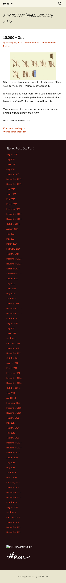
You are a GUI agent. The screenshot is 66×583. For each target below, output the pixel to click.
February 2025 (13, 209)
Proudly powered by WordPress (33, 576)
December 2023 (13, 258)
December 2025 (13, 179)
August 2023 (12, 278)
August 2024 (12, 228)
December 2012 (13, 527)
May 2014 (10, 467)
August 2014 (12, 457)
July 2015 (10, 432)
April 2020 (11, 397)
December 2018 (13, 407)
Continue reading (14, 128)
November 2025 (13, 184)
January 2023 (12, 303)
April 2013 (11, 512)
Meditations (33, 42)
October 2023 (13, 268)
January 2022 (12, 348)
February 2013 (13, 517)
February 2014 (13, 482)
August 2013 (12, 507)
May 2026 (10, 169)
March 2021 (11, 368)
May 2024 (10, 238)
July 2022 (10, 328)
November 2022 (13, 313)
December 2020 (13, 378)
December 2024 (13, 214)
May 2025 (10, 199)
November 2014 (13, 447)
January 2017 (12, 427)
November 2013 (13, 497)
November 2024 (13, 218)
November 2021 (13, 353)
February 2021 (13, 373)
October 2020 (13, 388)
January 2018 (12, 417)
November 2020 (13, 383)
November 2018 (13, 412)
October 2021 (13, 358)
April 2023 (11, 298)
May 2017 (10, 422)
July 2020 (10, 393)
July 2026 (10, 159)
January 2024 (12, 253)
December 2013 (13, 492)
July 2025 (10, 189)
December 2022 (13, 308)
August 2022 (12, 323)
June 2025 (11, 194)
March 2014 (11, 477)
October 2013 (13, 502)
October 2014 (13, 452)
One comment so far (16, 131)
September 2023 (14, 273)
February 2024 (13, 248)
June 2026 (11, 164)
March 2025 (11, 204)
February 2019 (13, 402)
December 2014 (13, 442)
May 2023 (10, 293)
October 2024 (13, 223)
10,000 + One (13, 37)
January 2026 (12, 174)
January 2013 (12, 522)
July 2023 (10, 283)
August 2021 (12, 363)
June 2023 (11, 288)
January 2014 (12, 487)
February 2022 (13, 343)
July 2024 (10, 233)
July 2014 (10, 462)
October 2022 (13, 318)
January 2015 (12, 437)
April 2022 (11, 338)
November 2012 (13, 532)
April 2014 (11, 472)
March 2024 (11, 243)
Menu (6, 3)
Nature (6, 45)
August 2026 (12, 154)
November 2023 (13, 263)
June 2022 (11, 333)
